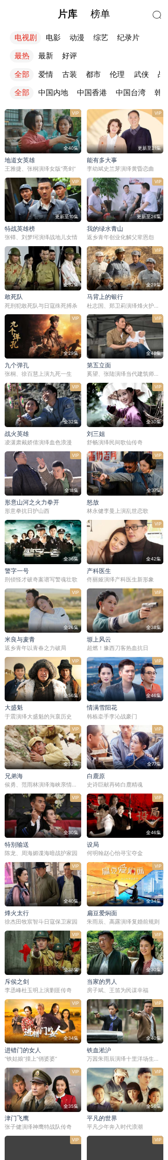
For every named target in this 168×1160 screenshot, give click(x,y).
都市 (93, 74)
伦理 (117, 74)
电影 (53, 37)
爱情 (45, 74)
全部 (21, 74)
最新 (45, 55)
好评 (69, 55)
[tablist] (84, 14)
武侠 (141, 74)
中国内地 (53, 92)
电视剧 (25, 37)
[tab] (67, 14)
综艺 (100, 37)
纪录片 (128, 37)
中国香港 (92, 92)
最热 (21, 55)
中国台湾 (131, 92)
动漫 (77, 37)
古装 (69, 74)
